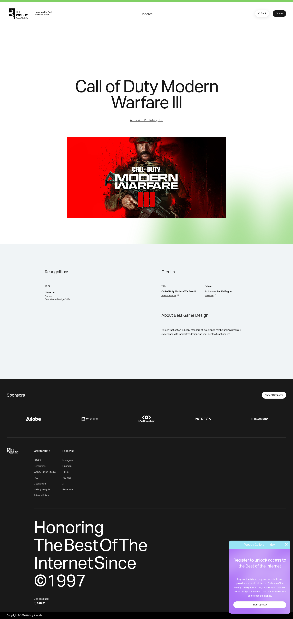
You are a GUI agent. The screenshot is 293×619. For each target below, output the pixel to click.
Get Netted (40, 484)
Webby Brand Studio (45, 472)
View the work (168, 295)
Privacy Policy (41, 495)
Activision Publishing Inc (146, 120)
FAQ (36, 478)
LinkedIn (67, 466)
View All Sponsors (274, 395)
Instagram (67, 460)
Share (279, 13)
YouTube (66, 478)
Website (209, 295)
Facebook (67, 489)
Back (263, 13)
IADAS (37, 460)
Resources (39, 466)
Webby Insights (42, 489)
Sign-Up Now (260, 605)
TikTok (65, 472)
